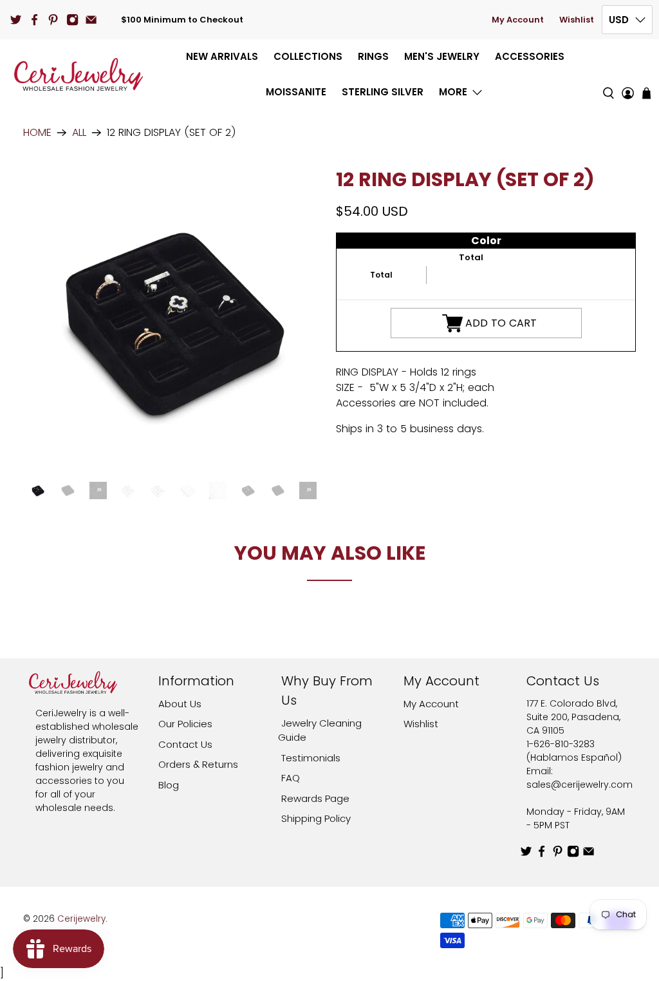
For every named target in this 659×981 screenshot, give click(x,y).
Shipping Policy (316, 818)
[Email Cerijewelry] (91, 20)
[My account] (627, 74)
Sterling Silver (382, 92)
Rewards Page (315, 798)
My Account (518, 20)
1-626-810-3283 (560, 744)
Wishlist (576, 20)
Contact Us (185, 744)
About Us (179, 703)
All (79, 133)
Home (37, 133)
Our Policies (185, 723)
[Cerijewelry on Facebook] (34, 20)
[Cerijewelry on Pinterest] (53, 20)
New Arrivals (222, 56)
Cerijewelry (81, 919)
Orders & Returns (198, 764)
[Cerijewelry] (78, 74)
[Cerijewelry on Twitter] (16, 20)
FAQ (290, 778)
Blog (168, 785)
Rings (373, 56)
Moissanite (296, 92)
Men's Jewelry (441, 56)
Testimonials (310, 758)
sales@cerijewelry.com (579, 784)
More (453, 92)
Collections (308, 56)
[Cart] (646, 93)
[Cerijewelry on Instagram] (72, 20)
